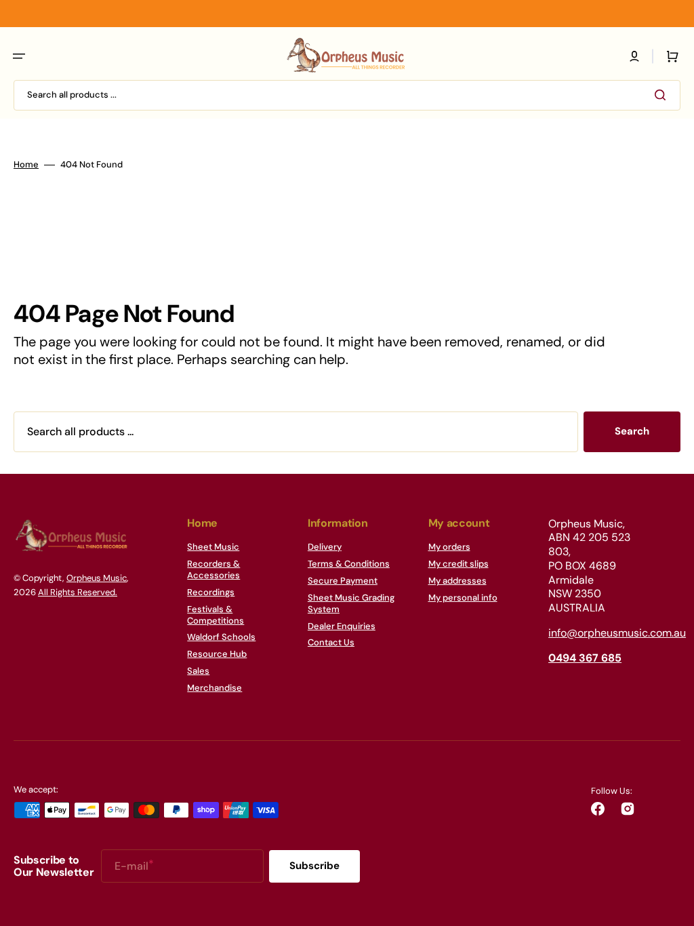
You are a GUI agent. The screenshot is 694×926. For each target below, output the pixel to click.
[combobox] (347, 95)
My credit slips (458, 563)
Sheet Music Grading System (351, 603)
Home (26, 164)
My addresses (457, 580)
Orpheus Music (96, 578)
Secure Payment (342, 580)
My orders (449, 547)
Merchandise (214, 687)
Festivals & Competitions (215, 614)
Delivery (325, 547)
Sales (198, 671)
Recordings (210, 592)
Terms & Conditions (349, 563)
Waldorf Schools (221, 637)
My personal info (462, 597)
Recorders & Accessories (213, 569)
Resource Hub (217, 654)
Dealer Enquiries (341, 626)
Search (632, 431)
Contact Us (331, 642)
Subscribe (314, 865)
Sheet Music (213, 547)
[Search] (662, 95)
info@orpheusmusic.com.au (617, 633)
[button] (19, 56)
